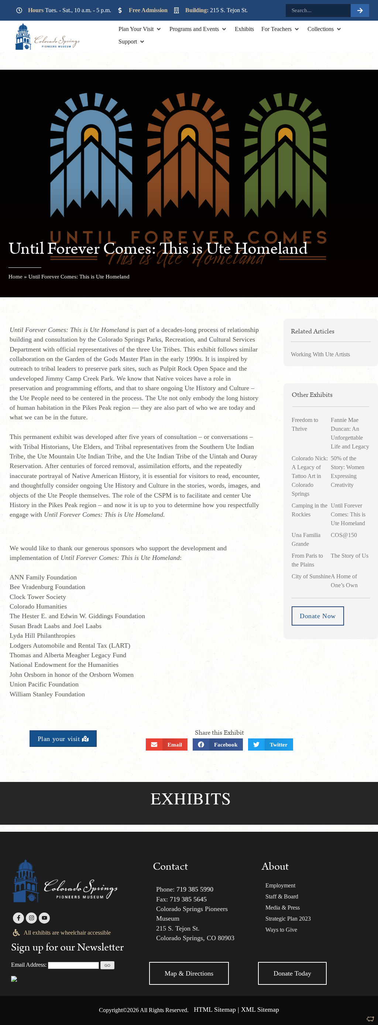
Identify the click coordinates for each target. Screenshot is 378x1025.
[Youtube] (44, 918)
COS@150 (344, 535)
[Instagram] (31, 918)
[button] (140, 29)
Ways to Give (281, 930)
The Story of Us (349, 556)
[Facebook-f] (18, 918)
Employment (280, 885)
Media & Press (282, 907)
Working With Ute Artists (320, 354)
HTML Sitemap (215, 1009)
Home (15, 277)
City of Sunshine (311, 576)
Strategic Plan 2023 (288, 918)
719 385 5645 (188, 899)
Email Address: (29, 965)
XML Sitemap (260, 1009)
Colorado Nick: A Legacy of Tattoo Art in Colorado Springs (310, 476)
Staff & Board (281, 896)
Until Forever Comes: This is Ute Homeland (348, 514)
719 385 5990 (194, 889)
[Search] (360, 10)
